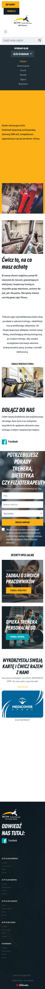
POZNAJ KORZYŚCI (18, 590)
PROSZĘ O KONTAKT (22, 522)
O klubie (23, 61)
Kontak (4, 872)
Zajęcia (23, 79)
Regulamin (23, 83)
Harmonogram (23, 65)
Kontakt (23, 74)
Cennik (23, 70)
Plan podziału (28, 980)
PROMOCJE (11, 11)
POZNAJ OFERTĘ (17, 636)
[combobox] (18, 40)
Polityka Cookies (17, 980)
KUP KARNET (10, 4)
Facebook (13, 441)
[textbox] (16, 40)
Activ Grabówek (21, 54)
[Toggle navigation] (5, 32)
